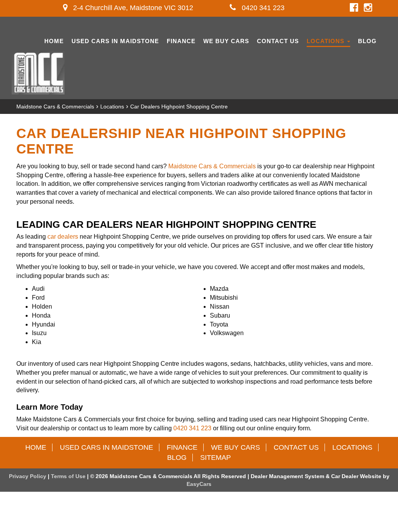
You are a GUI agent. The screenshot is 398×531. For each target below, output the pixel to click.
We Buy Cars (226, 41)
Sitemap (215, 457)
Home (54, 41)
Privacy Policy (28, 476)
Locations (326, 41)
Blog (367, 41)
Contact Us (278, 41)
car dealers (62, 236)
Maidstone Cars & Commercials (55, 106)
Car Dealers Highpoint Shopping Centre (179, 106)
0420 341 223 (262, 8)
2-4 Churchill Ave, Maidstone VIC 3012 (132, 8)
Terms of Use (69, 476)
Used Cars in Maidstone (115, 41)
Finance (181, 41)
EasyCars (199, 484)
